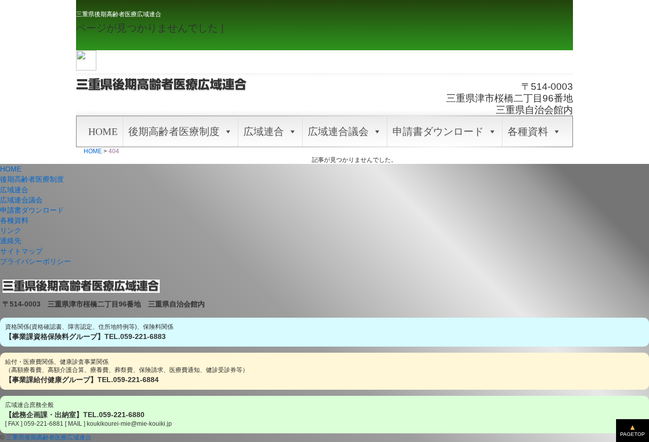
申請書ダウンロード (438, 131)
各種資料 (528, 131)
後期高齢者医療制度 (174, 131)
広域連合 (263, 131)
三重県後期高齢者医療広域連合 (118, 14)
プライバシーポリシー (35, 261)
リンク (10, 230)
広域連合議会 (338, 131)
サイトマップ (21, 251)
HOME (103, 131)
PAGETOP (632, 434)
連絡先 (10, 240)
